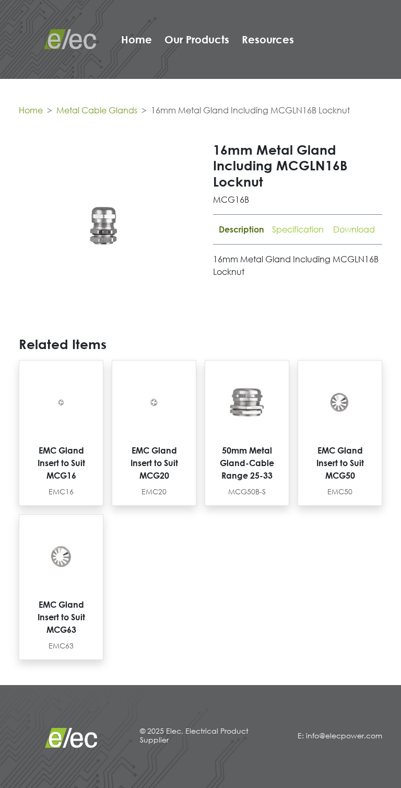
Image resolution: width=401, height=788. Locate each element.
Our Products (196, 39)
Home (136, 39)
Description (241, 229)
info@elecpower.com (344, 735)
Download (354, 229)
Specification (298, 229)
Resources (268, 39)
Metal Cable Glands (96, 110)
